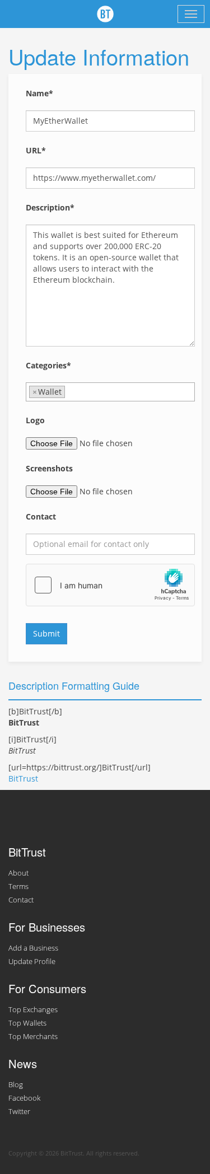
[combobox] (110, 391)
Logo (35, 420)
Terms (18, 886)
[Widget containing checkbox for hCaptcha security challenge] (110, 585)
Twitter (19, 1111)
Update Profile (31, 961)
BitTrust (23, 778)
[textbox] (71, 392)
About (18, 873)
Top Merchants (33, 1036)
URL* (36, 150)
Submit (46, 633)
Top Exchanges (33, 1009)
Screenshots (49, 468)
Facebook (24, 1098)
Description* (50, 207)
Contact (41, 516)
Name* (39, 93)
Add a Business (33, 948)
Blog (15, 1084)
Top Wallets (27, 1023)
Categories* (48, 365)
